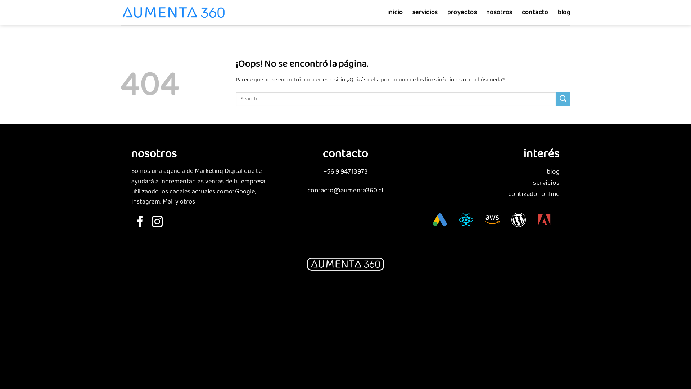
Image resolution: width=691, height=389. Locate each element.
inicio (395, 12)
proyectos (462, 12)
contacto (535, 12)
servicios (425, 12)
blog (564, 12)
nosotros (499, 12)
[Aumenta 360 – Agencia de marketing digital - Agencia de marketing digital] (174, 13)
